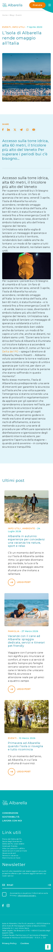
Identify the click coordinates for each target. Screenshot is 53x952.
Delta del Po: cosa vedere (13, 844)
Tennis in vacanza (10, 855)
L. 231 (43, 937)
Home (5, 15)
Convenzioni (10, 813)
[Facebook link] (3, 905)
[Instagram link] (8, 905)
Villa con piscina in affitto (13, 848)
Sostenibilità (10, 817)
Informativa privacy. (27, 895)
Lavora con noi (12, 820)
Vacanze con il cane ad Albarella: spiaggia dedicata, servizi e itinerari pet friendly (26, 640)
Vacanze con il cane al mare (14, 851)
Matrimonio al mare (11, 858)
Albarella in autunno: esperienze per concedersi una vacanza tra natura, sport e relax (26, 541)
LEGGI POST (24, 582)
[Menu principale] (49, 5)
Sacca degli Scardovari (12, 841)
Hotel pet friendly (10, 846)
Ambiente (28, 528)
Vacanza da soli (9, 853)
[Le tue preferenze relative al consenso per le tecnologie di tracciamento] (48, 947)
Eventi (19, 15)
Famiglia (13, 631)
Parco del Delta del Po (12, 839)
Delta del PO (10, 351)
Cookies (24, 943)
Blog (12, 15)
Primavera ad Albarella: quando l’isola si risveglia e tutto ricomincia (25, 746)
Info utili (18, 27)
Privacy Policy (9, 943)
